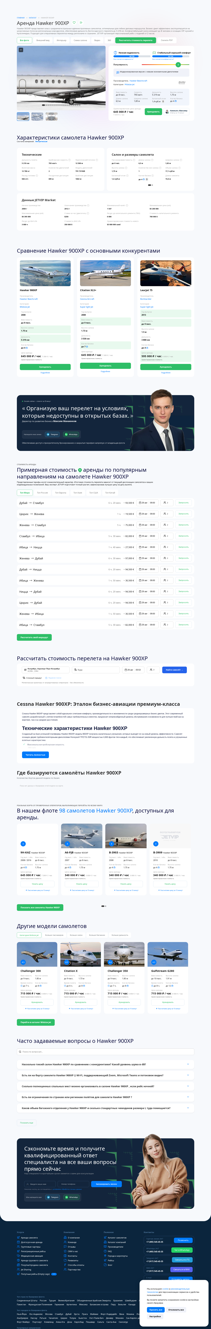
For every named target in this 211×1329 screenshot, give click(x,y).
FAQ (110, 1251)
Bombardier (146, 299)
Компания (69, 1232)
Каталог (32, 18)
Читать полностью (35, 754)
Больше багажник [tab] (97, 935)
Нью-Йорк (22, 1314)
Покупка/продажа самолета (34, 1265)
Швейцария (130, 1300)
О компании (74, 1237)
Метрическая (41, 141)
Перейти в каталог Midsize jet (36, 1022)
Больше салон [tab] (76, 935)
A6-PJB (76, 852)
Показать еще (26, 1122)
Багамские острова (99, 1304)
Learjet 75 (146, 290)
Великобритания (66, 1300)
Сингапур (123, 1322)
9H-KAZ (33, 852)
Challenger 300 (31, 970)
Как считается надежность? (123, 59)
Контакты (72, 1256)
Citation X (71, 970)
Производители (115, 1247)
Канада (131, 1304)
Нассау (34, 1318)
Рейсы (111, 1260)
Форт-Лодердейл (109, 1314)
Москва (48, 1314)
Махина (130, 1314)
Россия (43, 1300)
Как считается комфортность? (163, 59)
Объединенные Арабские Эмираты (94, 1300)
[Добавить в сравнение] (81, 22)
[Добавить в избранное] (74, 22)
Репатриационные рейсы (33, 1251)
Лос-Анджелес (36, 1314)
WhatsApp (73, 434)
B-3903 (121, 852)
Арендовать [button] (45, 367)
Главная (21, 18)
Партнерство (74, 1269)
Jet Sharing (26, 1269)
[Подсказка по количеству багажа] (176, 101)
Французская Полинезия (40, 1304)
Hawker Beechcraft (138, 81)
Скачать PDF (167, 40)
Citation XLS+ (88, 290)
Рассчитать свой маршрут (34, 637)
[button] (147, 503)
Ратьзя (43, 1318)
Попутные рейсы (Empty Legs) (37, 1274)
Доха (69, 1322)
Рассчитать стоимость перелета (135, 40)
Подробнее (45, 373)
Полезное (109, 1232)
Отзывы (72, 1247)
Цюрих (64, 1318)
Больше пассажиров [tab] (54, 935)
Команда (72, 1242)
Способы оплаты (76, 1265)
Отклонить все (176, 1309)
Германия (59, 1304)
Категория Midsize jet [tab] (29, 935)
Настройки (155, 1316)
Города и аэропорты (118, 1256)
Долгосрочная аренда (31, 1242)
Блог (110, 1265)
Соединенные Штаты (27, 1300)
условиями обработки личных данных (67, 1189)
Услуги (20, 1232)
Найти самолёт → (174, 670)
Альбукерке (22, 1318)
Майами (94, 1314)
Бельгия (122, 1304)
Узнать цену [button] (37, 884)
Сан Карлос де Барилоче (138, 1318)
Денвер (109, 1318)
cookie (165, 1288)
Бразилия (118, 1300)
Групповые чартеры (30, 1247)
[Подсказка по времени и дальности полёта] (22, 986)
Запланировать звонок (106, 1184)
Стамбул (59, 1314)
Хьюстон (82, 1318)
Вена (121, 1314)
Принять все (155, 1309)
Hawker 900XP (28, 290)
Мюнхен (120, 1318)
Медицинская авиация (32, 1256)
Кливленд (48, 1322)
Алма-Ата (60, 1322)
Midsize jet (130, 84)
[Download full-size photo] (21, 50)
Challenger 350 (118, 970)
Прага (85, 1314)
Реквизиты (73, 1260)
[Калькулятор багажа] (163, 101)
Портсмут (37, 1322)
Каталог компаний (117, 1242)
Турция (52, 1300)
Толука (73, 1318)
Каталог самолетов (117, 1237)
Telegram (54, 434)
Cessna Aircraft (87, 299)
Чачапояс (53, 1318)
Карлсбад (79, 1322)
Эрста (76, 1314)
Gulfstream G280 (162, 970)
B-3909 (165, 852)
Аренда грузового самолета (34, 1260)
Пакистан (21, 1304)
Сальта (100, 1322)
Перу (113, 1304)
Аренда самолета (29, 1237)
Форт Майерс (23, 1322)
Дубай (68, 1314)
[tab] (149, 185)
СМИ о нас (73, 1251)
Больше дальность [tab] (120, 935)
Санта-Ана (111, 1322)
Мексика (83, 1304)
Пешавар (90, 1322)
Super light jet (86, 307)
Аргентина (72, 1304)
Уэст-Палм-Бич (96, 1318)
